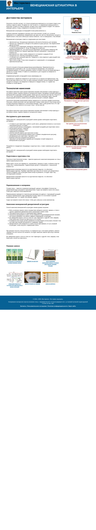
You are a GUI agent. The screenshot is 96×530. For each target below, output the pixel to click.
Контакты (23, 306)
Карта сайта (72, 306)
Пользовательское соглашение (37, 306)
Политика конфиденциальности (58, 306)
